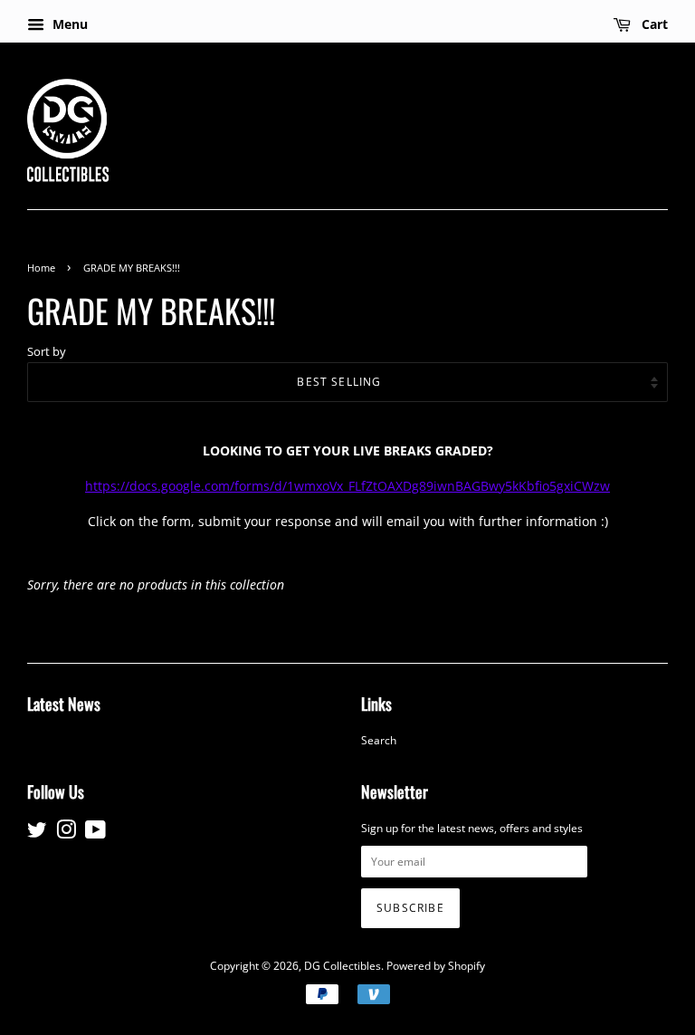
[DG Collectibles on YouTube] (95, 833)
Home (41, 268)
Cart (653, 24)
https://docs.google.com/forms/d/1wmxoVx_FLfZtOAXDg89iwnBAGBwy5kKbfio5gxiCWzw (347, 485)
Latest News (63, 703)
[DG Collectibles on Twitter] (37, 833)
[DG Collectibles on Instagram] (66, 833)
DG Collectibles (342, 965)
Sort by (46, 351)
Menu (68, 24)
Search (378, 740)
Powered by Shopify (435, 965)
